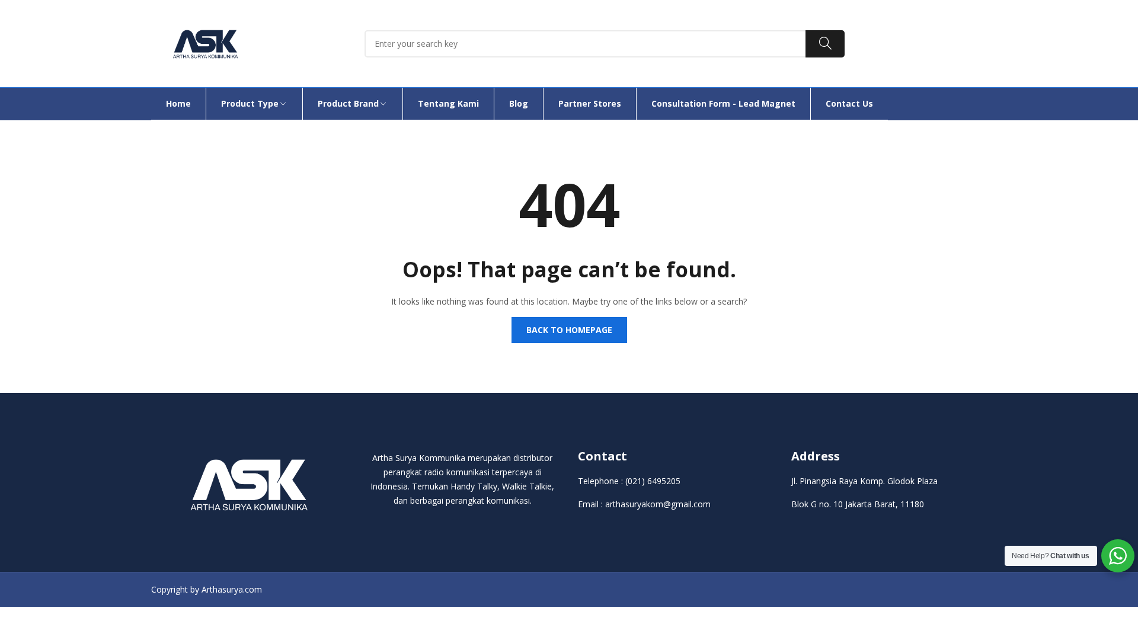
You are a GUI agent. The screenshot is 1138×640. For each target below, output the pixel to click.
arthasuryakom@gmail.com (658, 504)
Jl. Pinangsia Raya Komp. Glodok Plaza (864, 481)
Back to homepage (569, 329)
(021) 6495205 (652, 481)
